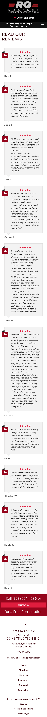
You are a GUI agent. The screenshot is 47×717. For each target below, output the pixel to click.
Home (24, 665)
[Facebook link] (20, 624)
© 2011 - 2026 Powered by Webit (23, 699)
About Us (23, 670)
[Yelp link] (26, 624)
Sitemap (23, 704)
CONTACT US (23, 605)
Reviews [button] (22, 680)
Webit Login (23, 713)
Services (23, 675)
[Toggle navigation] (42, 25)
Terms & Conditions (23, 708)
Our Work (23, 685)
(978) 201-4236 (25, 18)
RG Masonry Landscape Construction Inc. (19, 25)
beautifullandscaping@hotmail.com (23, 657)
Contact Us (23, 690)
